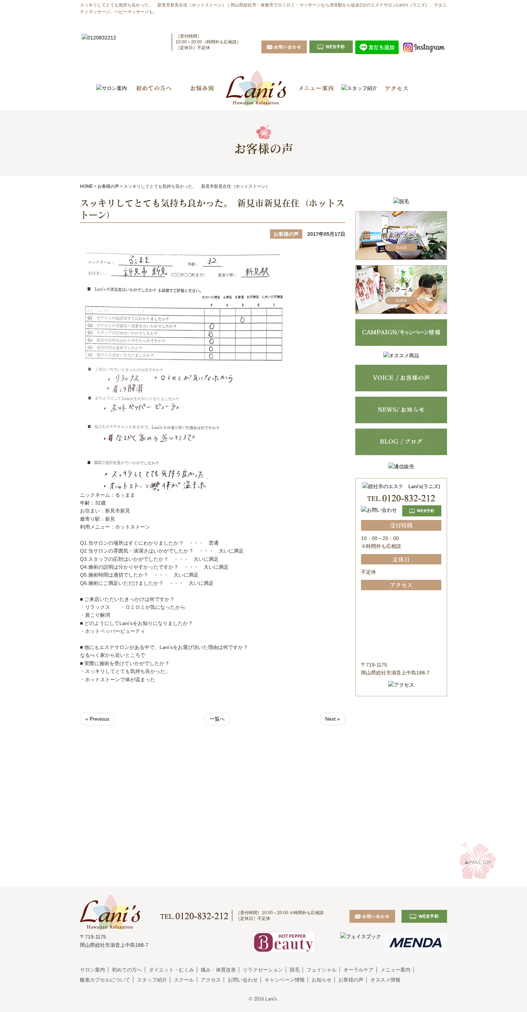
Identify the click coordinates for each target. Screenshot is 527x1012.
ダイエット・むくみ (171, 970)
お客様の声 (108, 186)
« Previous (97, 719)
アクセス (211, 980)
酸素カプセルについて (105, 980)
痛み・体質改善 (218, 970)
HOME (86, 186)
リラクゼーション (263, 970)
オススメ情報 (385, 980)
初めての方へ (127, 970)
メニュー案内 (395, 970)
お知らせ (322, 980)
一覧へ (217, 719)
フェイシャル (322, 970)
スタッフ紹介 (152, 980)
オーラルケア (358, 970)
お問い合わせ (243, 980)
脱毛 (295, 970)
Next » (332, 719)
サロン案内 (92, 970)
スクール (184, 980)
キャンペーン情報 (285, 980)
